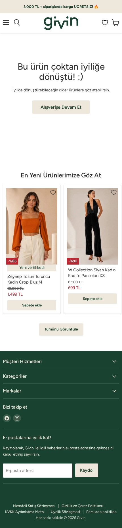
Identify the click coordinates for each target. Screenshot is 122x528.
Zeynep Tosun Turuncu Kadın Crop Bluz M (28, 279)
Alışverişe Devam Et (61, 107)
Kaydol (87, 470)
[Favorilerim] (105, 22)
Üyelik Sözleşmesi (65, 512)
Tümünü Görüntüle (61, 329)
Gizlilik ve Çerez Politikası (82, 506)
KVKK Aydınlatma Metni (25, 512)
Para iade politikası (101, 512)
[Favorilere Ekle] (53, 192)
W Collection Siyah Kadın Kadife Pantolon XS (91, 272)
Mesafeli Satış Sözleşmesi (34, 506)
